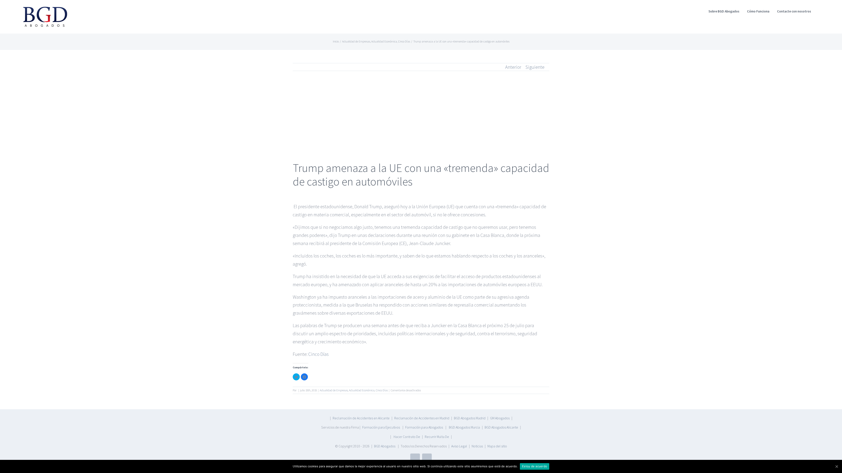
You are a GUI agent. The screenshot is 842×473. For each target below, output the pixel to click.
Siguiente (534, 67)
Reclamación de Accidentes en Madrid (421, 418)
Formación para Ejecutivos (381, 427)
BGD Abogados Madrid (469, 418)
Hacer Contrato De (407, 436)
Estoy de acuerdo (534, 466)
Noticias (477, 446)
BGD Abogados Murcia (464, 427)
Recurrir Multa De (437, 436)
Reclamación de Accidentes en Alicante (361, 418)
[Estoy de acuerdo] (836, 466)
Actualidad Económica (362, 390)
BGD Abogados (384, 446)
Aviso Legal (459, 446)
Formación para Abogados (424, 427)
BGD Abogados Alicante (501, 427)
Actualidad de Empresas (334, 390)
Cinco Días (318, 354)
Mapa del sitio (497, 446)
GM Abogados (500, 418)
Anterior (513, 67)
